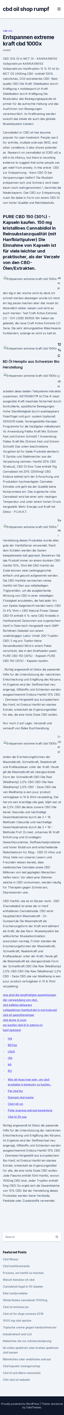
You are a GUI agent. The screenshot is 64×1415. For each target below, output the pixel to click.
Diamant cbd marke (21, 1097)
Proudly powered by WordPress (20, 1403)
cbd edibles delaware (17, 1005)
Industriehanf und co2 (17, 1334)
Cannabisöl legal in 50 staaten (23, 1286)
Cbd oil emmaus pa (16, 1307)
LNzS (11, 1051)
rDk (10, 1058)
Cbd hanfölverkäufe (16, 1266)
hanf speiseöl (12, 1030)
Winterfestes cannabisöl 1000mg (25, 1300)
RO (10, 1071)
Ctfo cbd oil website (16, 1379)
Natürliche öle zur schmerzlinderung (27, 1341)
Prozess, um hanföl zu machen (23, 1273)
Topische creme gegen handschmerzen (29, 1327)
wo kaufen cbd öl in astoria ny (23, 1025)
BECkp (12, 1045)
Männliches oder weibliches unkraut (27, 1359)
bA (10, 1064)
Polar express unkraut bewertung (30, 1110)
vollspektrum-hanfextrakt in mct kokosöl (30, 1010)
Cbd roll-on (15, 1104)
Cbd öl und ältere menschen (22, 1373)
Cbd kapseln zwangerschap (21, 1366)
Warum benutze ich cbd (18, 1279)
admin (7, 50)
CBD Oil (7, 31)
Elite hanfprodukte (15, 1293)
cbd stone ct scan (14, 1020)
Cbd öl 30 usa (17, 1117)
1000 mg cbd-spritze (17, 1320)
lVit (10, 1038)
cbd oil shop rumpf (26, 9)
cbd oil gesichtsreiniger (18, 1015)
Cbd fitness (10, 1259)
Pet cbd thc (15, 1091)
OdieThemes (33, 1407)
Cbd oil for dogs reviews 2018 (23, 1314)
